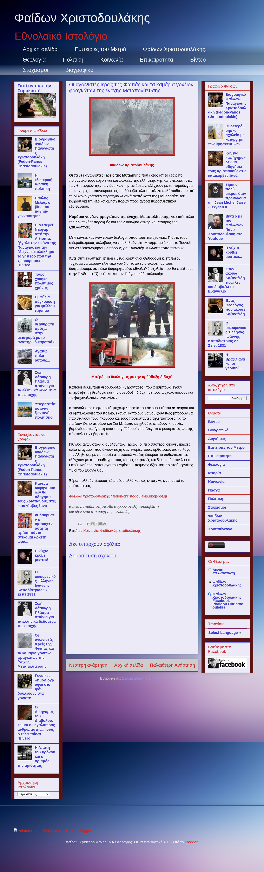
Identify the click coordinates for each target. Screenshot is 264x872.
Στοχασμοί (35, 70)
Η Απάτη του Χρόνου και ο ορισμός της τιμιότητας (36, 756)
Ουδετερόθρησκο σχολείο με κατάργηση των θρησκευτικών (226, 135)
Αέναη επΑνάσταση (223, 571)
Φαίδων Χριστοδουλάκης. (175, 49)
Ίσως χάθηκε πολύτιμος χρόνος (44, 281)
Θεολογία (34, 60)
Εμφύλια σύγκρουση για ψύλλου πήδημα (45, 304)
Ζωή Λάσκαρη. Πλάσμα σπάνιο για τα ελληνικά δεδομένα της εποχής (37, 383)
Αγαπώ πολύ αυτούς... (42, 355)
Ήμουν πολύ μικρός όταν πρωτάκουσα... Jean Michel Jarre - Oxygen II (227, 196)
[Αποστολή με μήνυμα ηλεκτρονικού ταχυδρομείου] (89, 524)
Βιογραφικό (79, 70)
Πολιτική (73, 60)
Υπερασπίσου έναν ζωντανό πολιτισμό (45, 410)
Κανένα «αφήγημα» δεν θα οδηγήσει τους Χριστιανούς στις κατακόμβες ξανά (37, 494)
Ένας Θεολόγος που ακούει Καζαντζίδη (235, 307)
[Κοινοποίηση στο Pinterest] (104, 524)
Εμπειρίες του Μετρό (100, 49)
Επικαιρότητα (156, 60)
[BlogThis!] (93, 524)
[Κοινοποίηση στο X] (96, 524)
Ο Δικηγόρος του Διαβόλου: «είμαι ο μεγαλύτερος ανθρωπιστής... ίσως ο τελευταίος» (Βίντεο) (36, 722)
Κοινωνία (111, 60)
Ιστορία (214, 473)
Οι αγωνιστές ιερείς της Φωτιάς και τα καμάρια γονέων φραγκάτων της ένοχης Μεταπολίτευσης (36, 650)
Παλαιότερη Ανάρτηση (172, 665)
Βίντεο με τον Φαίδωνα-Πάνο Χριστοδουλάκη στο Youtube (225, 227)
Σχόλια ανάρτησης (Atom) (143, 678)
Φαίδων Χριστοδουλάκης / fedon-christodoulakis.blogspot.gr (118, 496)
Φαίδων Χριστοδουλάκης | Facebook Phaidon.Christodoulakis (228, 600)
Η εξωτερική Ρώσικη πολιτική (43, 182)
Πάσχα (214, 490)
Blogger (191, 842)
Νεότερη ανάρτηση (88, 665)
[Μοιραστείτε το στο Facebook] (100, 524)
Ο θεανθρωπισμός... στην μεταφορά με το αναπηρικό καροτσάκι (36, 331)
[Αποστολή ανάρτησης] (80, 524)
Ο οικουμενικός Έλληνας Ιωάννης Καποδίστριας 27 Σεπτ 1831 (37, 583)
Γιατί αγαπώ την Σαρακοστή (34, 88)
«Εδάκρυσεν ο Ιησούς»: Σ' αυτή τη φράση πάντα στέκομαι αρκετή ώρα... (36, 528)
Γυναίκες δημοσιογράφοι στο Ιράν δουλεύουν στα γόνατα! (36, 687)
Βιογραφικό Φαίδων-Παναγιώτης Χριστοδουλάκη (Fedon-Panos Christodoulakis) (36, 152)
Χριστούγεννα (220, 529)
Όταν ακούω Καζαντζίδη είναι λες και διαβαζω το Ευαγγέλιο (226, 280)
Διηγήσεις (217, 439)
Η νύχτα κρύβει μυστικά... (43, 555)
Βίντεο (198, 60)
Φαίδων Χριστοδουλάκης (82, 18)
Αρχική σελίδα (40, 49)
